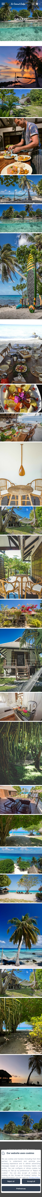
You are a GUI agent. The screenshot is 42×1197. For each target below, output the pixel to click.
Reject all (10, 1181)
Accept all (31, 1181)
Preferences (21, 1189)
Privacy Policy (34, 1177)
